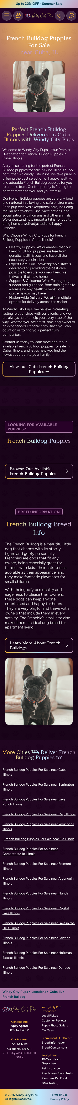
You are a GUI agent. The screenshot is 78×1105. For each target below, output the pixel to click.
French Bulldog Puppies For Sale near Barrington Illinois (38, 787)
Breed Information (54, 1042)
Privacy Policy (59, 1099)
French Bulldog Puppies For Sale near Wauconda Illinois (38, 826)
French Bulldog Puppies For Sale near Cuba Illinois (34, 772)
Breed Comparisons (55, 1047)
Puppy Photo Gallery (55, 1025)
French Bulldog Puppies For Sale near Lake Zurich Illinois (33, 801)
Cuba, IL (56, 992)
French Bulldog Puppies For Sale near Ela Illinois (39, 839)
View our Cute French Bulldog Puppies (39, 369)
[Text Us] (71, 16)
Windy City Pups (15, 992)
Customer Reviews (54, 1020)
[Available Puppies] (18, 16)
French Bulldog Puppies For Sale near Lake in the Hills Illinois (38, 925)
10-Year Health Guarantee (51, 1061)
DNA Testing (50, 1083)
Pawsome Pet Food (54, 1078)
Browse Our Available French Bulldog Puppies (33, 471)
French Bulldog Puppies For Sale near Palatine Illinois (36, 940)
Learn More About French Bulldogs (35, 645)
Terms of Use (59, 1095)
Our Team (48, 1030)
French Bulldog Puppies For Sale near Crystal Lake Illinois (35, 910)
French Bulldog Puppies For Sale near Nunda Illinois (35, 895)
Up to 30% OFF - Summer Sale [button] (39, 4)
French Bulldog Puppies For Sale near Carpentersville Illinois (30, 851)
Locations (39, 992)
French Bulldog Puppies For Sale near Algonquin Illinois (38, 881)
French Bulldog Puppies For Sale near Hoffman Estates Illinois (37, 955)
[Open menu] (7, 16)
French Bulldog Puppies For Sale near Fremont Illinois (36, 866)
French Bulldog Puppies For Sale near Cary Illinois (39, 814)
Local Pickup (50, 1015)
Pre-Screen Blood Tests (57, 1073)
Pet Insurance (51, 1068)
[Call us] (60, 16)
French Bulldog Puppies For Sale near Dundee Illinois (36, 970)
